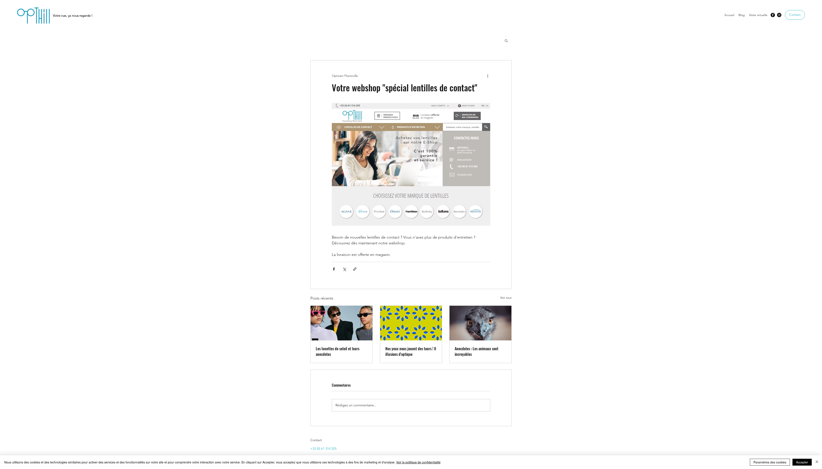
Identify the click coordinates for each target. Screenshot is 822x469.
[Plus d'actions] (487, 75)
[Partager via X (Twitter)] (344, 269)
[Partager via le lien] (355, 269)
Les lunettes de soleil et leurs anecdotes (337, 351)
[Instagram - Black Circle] (779, 15)
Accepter (802, 462)
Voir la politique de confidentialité (418, 462)
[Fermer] (816, 462)
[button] (506, 40)
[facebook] (773, 15)
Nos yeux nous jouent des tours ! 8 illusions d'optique (410, 351)
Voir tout (506, 298)
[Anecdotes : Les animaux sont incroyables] (480, 323)
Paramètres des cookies (770, 462)
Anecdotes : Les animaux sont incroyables (476, 351)
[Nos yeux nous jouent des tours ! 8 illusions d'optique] (411, 323)
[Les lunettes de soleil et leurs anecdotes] (341, 323)
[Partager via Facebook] (334, 269)
